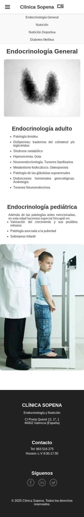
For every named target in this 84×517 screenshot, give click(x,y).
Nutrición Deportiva (42, 32)
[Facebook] (30, 483)
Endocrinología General (42, 17)
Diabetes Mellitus (42, 39)
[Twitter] (53, 483)
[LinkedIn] (42, 483)
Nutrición (42, 24)
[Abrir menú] (7, 7)
